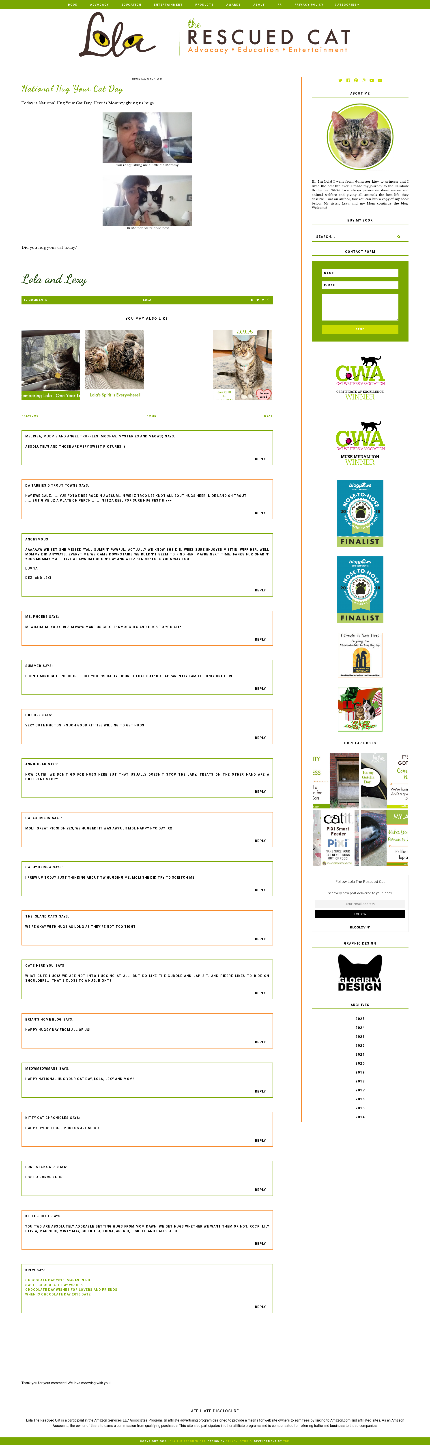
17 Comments (35, 300)
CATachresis (37, 818)
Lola (147, 300)
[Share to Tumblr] (263, 300)
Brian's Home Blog (43, 1019)
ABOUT (259, 4)
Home (151, 415)
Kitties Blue (37, 1216)
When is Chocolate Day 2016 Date (58, 1294)
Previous (30, 415)
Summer (33, 666)
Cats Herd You (39, 965)
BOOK (72, 4)
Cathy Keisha (38, 867)
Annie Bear (35, 764)
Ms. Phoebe (36, 616)
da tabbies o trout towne (51, 485)
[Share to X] (257, 300)
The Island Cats (41, 916)
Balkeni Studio (239, 1441)
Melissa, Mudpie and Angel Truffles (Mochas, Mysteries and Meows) (94, 436)
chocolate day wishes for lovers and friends (71, 1289)
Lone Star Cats (40, 1167)
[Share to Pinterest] (268, 300)
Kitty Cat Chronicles (47, 1118)
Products (204, 4)
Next (268, 415)
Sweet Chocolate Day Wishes (54, 1285)
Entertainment (168, 4)
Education (131, 4)
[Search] (398, 236)
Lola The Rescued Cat (186, 1441)
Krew (30, 1270)
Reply (260, 459)
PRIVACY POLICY (309, 4)
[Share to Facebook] (252, 300)
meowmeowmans (41, 1068)
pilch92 (33, 715)
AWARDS (233, 4)
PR (279, 4)
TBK (286, 1441)
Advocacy (99, 4)
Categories (346, 4)
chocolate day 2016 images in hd (57, 1280)
